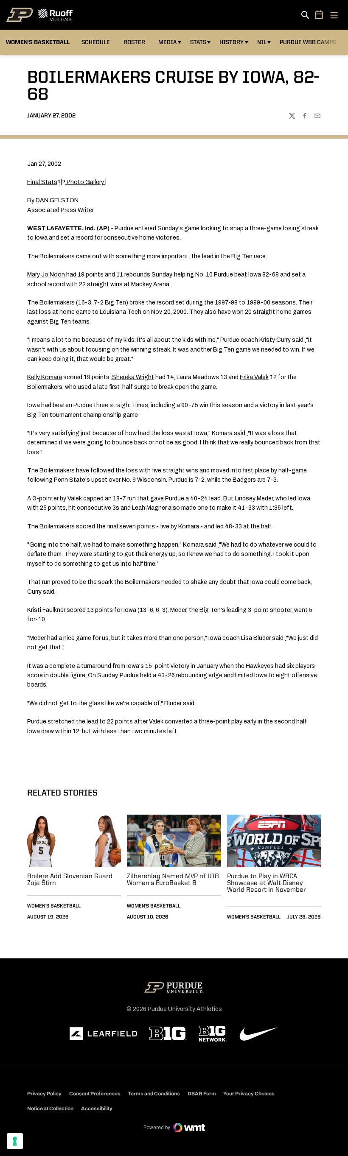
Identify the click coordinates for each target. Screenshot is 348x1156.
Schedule (95, 42)
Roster (134, 42)
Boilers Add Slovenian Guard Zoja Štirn (69, 880)
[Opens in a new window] (104, 1034)
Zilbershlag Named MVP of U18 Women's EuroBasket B (173, 880)
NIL (262, 42)
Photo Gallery (85, 182)
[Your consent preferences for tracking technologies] (15, 1141)
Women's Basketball (54, 906)
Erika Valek (254, 377)
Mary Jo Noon (46, 274)
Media (167, 42)
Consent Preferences (95, 1094)
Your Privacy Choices (249, 1094)
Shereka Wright (133, 377)
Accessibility (96, 1108)
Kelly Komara (44, 377)
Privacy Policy (44, 1094)
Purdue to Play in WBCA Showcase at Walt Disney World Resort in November (266, 883)
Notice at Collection (50, 1108)
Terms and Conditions (154, 1094)
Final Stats (42, 182)
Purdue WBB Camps (308, 42)
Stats (198, 42)
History (231, 42)
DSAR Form (202, 1094)
